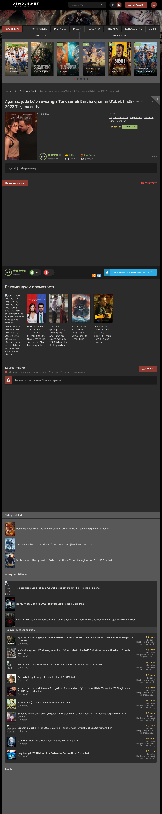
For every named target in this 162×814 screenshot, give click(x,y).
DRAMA (77, 28)
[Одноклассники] (94, 275)
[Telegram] (99, 275)
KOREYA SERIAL (133, 28)
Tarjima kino (136, 117)
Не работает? (149, 183)
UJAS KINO (94, 28)
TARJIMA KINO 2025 (36, 28)
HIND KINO (112, 28)
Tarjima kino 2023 (28, 91)
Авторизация (136, 4)
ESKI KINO (40, 35)
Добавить (148, 368)
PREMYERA (60, 28)
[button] (74, 79)
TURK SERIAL (120, 35)
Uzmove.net (10, 91)
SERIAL (152, 28)
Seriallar (121, 120)
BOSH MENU (12, 28)
